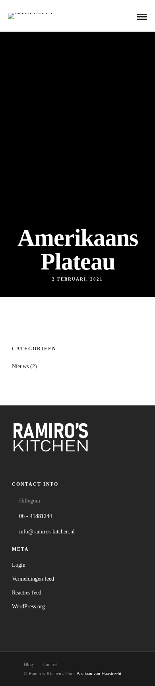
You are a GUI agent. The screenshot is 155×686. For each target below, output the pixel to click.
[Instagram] (50, 465)
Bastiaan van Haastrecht (98, 673)
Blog (28, 664)
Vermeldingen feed (33, 579)
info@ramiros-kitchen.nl (47, 532)
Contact (50, 664)
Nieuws (20, 366)
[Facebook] (19, 465)
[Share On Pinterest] (46, 654)
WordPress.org (28, 607)
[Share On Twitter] (35, 654)
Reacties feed (26, 593)
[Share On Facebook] (23, 654)
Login (18, 565)
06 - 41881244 (35, 516)
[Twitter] (35, 465)
